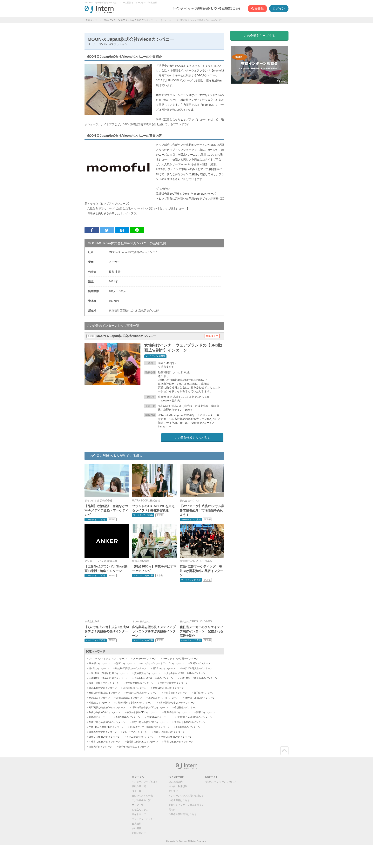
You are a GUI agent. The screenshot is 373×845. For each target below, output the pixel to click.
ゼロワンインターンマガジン (220, 781)
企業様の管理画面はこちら (183, 814)
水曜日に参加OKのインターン (176, 736)
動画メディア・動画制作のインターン (150, 727)
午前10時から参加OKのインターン (107, 722)
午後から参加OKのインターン (142, 712)
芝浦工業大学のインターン (140, 736)
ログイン (279, 8)
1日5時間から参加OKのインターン (134, 702)
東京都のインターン (99, 663)
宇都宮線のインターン (175, 692)
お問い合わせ (139, 833)
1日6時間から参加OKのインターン (177, 702)
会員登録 (257, 8)
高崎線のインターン (99, 717)
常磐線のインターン (99, 702)
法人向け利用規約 (178, 786)
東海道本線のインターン (177, 712)
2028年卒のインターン (188, 727)
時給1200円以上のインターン (197, 668)
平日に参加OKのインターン (178, 741)
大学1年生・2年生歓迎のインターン (198, 678)
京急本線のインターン (134, 688)
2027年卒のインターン (135, 732)
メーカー (168, 20)
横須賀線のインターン (186, 707)
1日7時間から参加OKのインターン (107, 707)
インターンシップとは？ (145, 781)
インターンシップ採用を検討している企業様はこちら (208, 8)
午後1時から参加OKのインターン (106, 727)
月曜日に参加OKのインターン (169, 732)
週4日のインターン (99, 668)
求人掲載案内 (176, 781)
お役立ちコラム (140, 809)
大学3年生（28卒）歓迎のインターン (108, 678)
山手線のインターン (203, 692)
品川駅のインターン (99, 697)
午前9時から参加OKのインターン (194, 717)
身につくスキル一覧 (142, 795)
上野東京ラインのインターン (163, 697)
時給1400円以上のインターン (141, 692)
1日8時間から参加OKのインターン (150, 707)
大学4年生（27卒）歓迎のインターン (153, 678)
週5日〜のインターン (164, 668)
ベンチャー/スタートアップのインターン (162, 663)
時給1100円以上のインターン (168, 688)
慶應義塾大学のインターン (103, 732)
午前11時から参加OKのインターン (150, 722)
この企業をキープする (259, 35)
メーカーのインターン (144, 658)
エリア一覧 (138, 805)
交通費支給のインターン (147, 673)
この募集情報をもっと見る (192, 437)
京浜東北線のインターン (129, 697)
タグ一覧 (136, 791)
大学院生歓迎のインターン (139, 683)
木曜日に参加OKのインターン (104, 741)
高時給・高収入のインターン (200, 697)
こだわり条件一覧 (141, 800)
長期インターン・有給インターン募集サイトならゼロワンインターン (121, 20)
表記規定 (173, 791)
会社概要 (136, 828)
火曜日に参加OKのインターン (104, 736)
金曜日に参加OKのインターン (142, 741)
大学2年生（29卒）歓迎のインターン (185, 673)
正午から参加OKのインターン (190, 722)
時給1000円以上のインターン (130, 668)
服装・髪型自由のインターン (104, 683)
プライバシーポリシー (143, 819)
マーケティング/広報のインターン (180, 658)
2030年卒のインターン (159, 717)
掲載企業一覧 (139, 786)
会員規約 (136, 823)
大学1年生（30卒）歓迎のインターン (108, 673)
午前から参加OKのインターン (104, 712)
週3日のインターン (200, 663)
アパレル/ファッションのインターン (108, 658)
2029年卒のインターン (128, 717)
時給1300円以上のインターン (104, 692)
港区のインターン (125, 663)
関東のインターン (205, 712)
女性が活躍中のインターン (174, 683)
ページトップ (284, 750)
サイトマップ (139, 814)
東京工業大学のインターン (103, 688)
